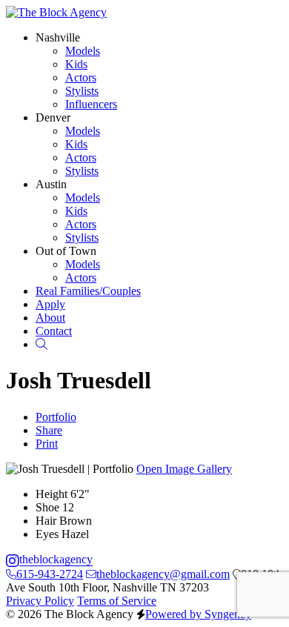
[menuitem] (88, 291)
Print (47, 443)
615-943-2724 (49, 574)
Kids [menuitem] (76, 64)
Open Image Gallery (184, 468)
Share (49, 430)
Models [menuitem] (82, 50)
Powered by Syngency (198, 614)
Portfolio (56, 417)
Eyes (47, 534)
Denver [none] (53, 117)
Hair (46, 520)
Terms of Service (116, 600)
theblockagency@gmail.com (163, 574)
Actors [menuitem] (80, 77)
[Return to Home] (56, 12)
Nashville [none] (58, 37)
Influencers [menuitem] (91, 104)
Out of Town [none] (66, 251)
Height (51, 494)
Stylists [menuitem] (82, 90)
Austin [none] (51, 184)
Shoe (47, 507)
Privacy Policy (40, 600)
